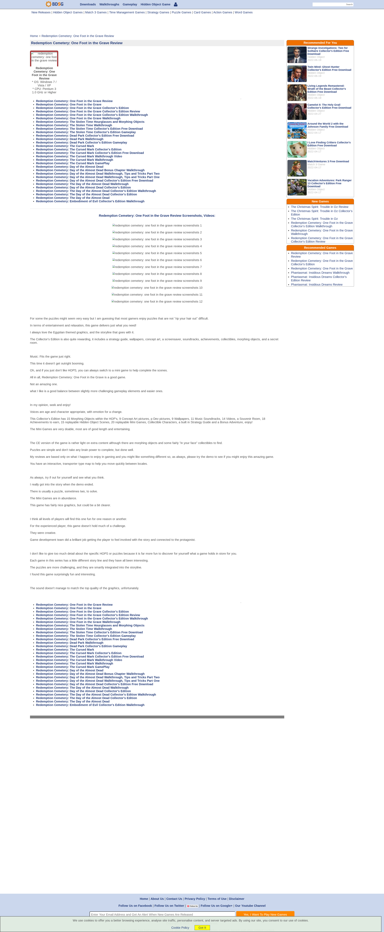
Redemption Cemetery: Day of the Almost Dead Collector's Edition (83, 187)
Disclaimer (236, 898)
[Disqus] (157, 762)
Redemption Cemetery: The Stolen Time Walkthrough (74, 125)
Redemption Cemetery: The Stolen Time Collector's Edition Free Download (89, 128)
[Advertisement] (192, 25)
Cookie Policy (180, 927)
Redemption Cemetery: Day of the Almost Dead (69, 166)
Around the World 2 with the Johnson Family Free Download (328, 125)
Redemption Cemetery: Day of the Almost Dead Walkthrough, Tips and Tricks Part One (98, 177)
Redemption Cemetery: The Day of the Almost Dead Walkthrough (82, 184)
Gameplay (130, 4)
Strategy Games (158, 12)
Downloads (88, 4)
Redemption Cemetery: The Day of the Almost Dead (73, 197)
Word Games (244, 12)
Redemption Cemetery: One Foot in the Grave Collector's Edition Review (88, 111)
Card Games (202, 12)
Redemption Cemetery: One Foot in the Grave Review (74, 101)
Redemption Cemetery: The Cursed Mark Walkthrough (74, 159)
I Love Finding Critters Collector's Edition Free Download (329, 144)
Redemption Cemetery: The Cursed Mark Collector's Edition (79, 149)
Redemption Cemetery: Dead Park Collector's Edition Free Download (85, 135)
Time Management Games (127, 12)
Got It (202, 927)
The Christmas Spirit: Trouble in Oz (314, 218)
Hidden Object (316, 56)
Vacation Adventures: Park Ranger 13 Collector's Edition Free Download (330, 183)
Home (144, 898)
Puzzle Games (181, 12)
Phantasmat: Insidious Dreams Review (316, 284)
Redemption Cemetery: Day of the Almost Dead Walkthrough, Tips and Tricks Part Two (98, 173)
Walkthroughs (109, 4)
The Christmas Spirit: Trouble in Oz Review (319, 206)
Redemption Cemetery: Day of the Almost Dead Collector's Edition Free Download (94, 180)
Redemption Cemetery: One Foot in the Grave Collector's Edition (82, 108)
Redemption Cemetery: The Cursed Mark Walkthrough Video (79, 156)
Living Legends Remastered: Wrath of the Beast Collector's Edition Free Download (327, 88)
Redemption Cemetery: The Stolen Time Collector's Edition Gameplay (86, 132)
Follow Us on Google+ (216, 905)
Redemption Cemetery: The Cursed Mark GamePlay (73, 163)
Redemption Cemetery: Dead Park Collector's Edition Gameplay (81, 142)
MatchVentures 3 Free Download (328, 161)
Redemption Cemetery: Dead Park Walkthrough (69, 139)
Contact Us (174, 898)
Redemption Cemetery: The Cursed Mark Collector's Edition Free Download (90, 153)
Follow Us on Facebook (135, 905)
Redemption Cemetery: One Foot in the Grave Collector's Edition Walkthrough (92, 114)
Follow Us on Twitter (169, 905)
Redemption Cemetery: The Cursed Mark (65, 146)
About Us (157, 898)
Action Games (222, 12)
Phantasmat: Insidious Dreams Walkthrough (320, 272)
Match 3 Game (316, 164)
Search (349, 4)
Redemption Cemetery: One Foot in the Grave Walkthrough (78, 118)
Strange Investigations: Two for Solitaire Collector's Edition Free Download (328, 50)
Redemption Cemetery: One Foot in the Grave (68, 104)
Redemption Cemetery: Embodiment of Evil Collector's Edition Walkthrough (90, 201)
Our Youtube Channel (250, 905)
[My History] (175, 4)
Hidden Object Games (68, 12)
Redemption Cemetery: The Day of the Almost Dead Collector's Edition (86, 194)
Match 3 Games (96, 12)
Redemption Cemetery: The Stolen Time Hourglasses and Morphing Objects (90, 121)
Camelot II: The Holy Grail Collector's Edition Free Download (329, 106)
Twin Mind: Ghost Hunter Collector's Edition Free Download (329, 68)
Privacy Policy (195, 898)
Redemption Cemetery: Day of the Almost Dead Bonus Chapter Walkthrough (90, 170)
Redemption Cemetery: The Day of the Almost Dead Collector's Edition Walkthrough (96, 191)
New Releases (41, 12)
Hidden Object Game (155, 4)
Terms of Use (217, 898)
